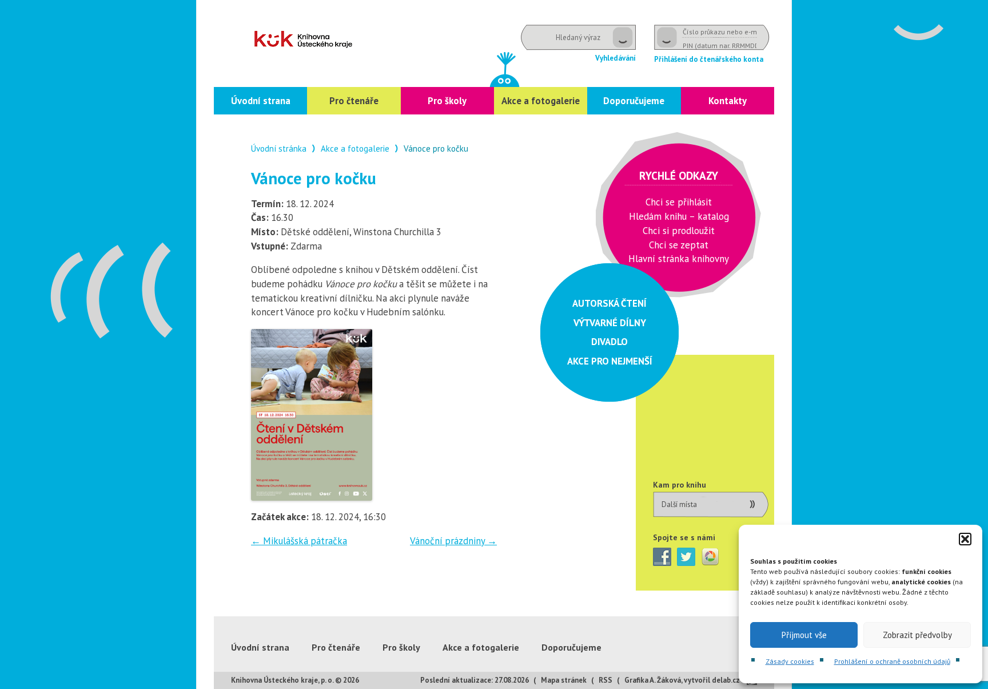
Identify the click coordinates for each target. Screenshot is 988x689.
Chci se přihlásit (679, 202)
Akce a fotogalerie (540, 100)
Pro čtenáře (354, 100)
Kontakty (727, 100)
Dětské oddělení (303, 39)
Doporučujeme (633, 100)
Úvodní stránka (278, 148)
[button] (965, 539)
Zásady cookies (790, 661)
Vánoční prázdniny (453, 540)
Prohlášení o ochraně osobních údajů (892, 661)
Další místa (679, 504)
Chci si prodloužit (679, 230)
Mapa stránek (564, 680)
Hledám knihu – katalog (679, 216)
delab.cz (726, 680)
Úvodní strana (260, 100)
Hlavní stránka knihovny (678, 258)
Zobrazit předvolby (917, 634)
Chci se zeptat (678, 245)
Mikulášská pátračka (299, 540)
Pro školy (447, 100)
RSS (605, 680)
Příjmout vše (804, 634)
